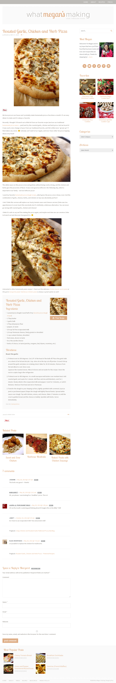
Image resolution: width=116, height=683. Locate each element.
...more (90, 57)
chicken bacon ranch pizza (58, 289)
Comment (5, 577)
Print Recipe (59, 318)
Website (5, 622)
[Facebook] (94, 66)
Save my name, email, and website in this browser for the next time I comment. (29, 634)
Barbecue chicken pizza (29, 292)
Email (4, 612)
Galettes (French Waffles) (56, 666)
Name (5, 602)
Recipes (102, 2)
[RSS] (84, 66)
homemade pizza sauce (10, 125)
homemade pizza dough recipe (25, 195)
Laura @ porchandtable (19, 505)
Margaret (13, 492)
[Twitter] (99, 66)
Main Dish (11, 414)
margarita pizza (14, 292)
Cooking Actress (15, 404)
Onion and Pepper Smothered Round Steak (24, 667)
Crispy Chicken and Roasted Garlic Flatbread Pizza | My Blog (35, 531)
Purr (112, 680)
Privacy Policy (44, 680)
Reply (36, 479)
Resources (33, 680)
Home (86, 2)
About (93, 2)
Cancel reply (36, 568)
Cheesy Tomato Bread (23, 655)
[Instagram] (108, 66)
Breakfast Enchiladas (55, 655)
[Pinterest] (104, 66)
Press (110, 2)
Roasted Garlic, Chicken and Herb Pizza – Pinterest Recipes (35, 554)
